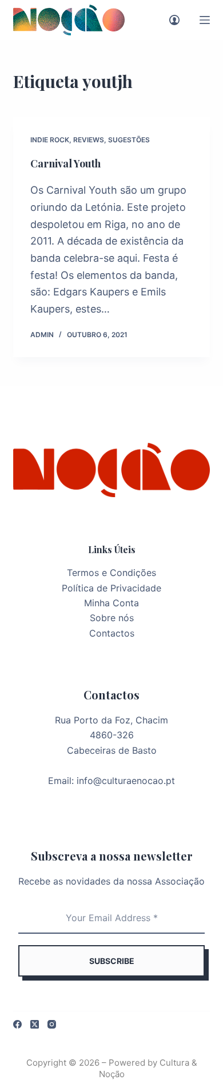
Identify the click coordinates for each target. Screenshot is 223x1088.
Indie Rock (49, 139)
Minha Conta (111, 603)
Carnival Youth (65, 163)
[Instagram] (51, 1024)
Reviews (88, 139)
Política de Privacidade (111, 588)
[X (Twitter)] (34, 1024)
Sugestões (129, 139)
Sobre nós (112, 617)
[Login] (174, 20)
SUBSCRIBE (111, 961)
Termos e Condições (111, 572)
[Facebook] (17, 1024)
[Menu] (205, 20)
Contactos (111, 633)
